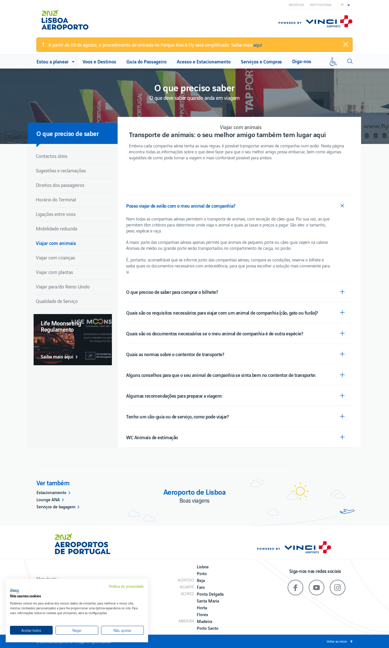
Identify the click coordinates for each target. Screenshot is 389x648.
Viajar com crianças (55, 257)
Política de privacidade (126, 586)
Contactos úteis (51, 155)
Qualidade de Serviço (57, 301)
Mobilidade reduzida (56, 228)
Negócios (296, 4)
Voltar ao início (337, 641)
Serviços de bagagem (55, 506)
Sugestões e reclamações (61, 170)
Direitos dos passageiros (60, 184)
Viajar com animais (56, 242)
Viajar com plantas (54, 272)
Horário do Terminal (56, 199)
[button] (345, 4)
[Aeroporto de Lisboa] (69, 17)
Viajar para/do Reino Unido (63, 286)
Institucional (321, 4)
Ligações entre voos (55, 214)
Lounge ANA (48, 499)
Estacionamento (51, 492)
